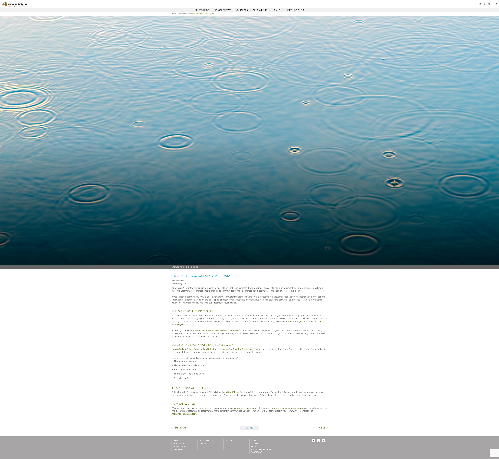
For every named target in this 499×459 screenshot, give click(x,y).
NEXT (322, 427)
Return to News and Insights (185, 267)
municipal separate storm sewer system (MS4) (217, 330)
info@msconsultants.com (184, 414)
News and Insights (179, 14)
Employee (229, 440)
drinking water (238, 408)
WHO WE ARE (260, 10)
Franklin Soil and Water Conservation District (193, 349)
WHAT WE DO (202, 10)
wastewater (251, 408)
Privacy (254, 446)
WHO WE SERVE (223, 10)
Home (175, 440)
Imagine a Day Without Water (231, 392)
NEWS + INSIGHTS (295, 10)
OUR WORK (242, 10)
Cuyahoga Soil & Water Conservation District (240, 349)
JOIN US (276, 10)
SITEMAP (254, 443)
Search (254, 440)
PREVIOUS (179, 427)
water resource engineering (287, 408)
